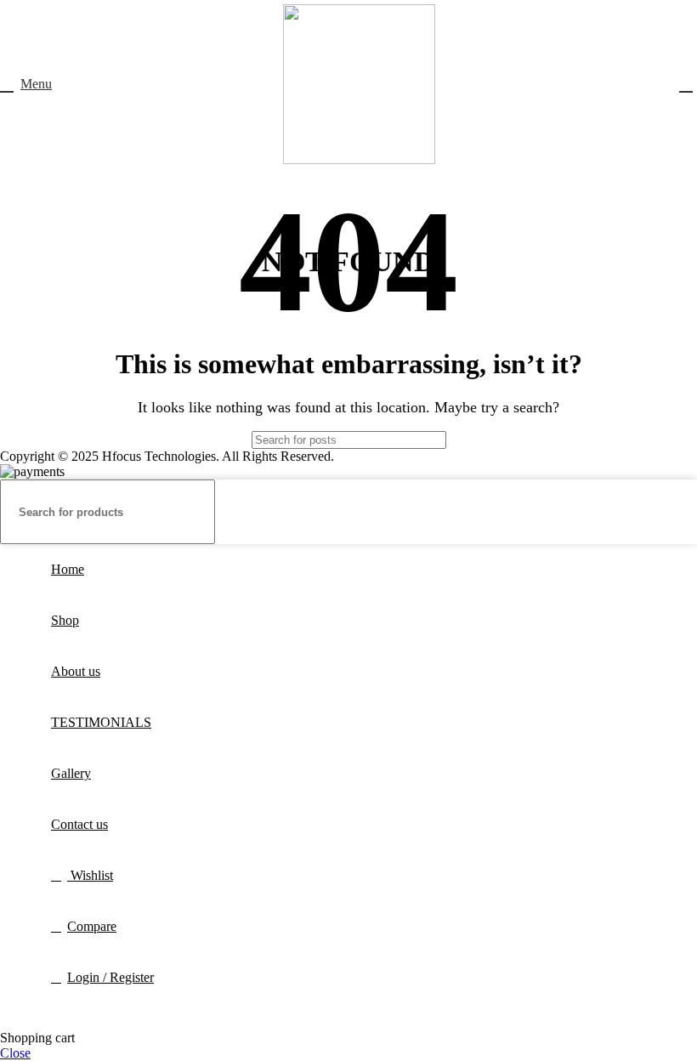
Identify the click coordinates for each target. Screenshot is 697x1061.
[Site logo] (359, 159)
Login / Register (110, 977)
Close (15, 1053)
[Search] (498, 440)
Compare (91, 926)
